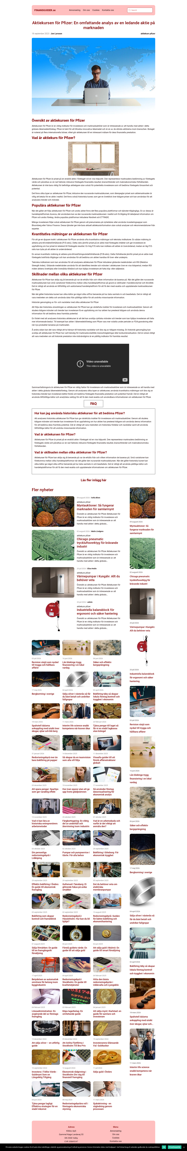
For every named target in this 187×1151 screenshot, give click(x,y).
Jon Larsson (56, 33)
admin (89, 602)
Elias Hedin (92, 569)
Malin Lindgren (97, 531)
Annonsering (74, 10)
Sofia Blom (95, 498)
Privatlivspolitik (174, 1147)
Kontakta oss (108, 10)
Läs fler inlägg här (93, 480)
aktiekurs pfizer (148, 33)
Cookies (95, 10)
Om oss (86, 10)
